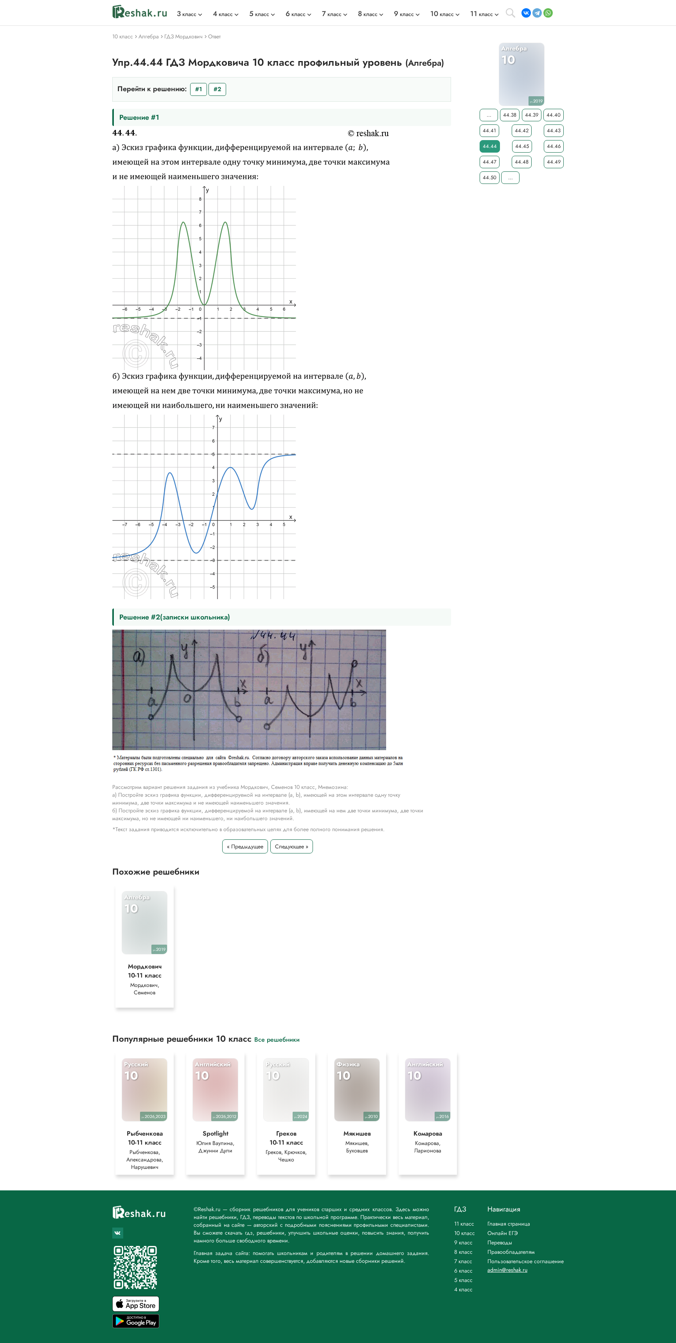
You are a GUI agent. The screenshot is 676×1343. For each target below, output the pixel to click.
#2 (217, 89)
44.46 (554, 146)
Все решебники (277, 1039)
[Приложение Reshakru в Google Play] (135, 1325)
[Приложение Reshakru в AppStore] (135, 1309)
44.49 (554, 162)
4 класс (463, 1289)
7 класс (463, 1261)
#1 (198, 89)
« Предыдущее (245, 846)
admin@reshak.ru (507, 1270)
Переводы (499, 1242)
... (489, 115)
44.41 (489, 130)
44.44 (490, 146)
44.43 (554, 130)
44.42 (522, 130)
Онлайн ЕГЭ (502, 1233)
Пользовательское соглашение (525, 1261)
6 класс (463, 1271)
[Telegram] (537, 13)
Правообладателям (511, 1252)
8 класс (463, 1252)
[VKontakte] (526, 13)
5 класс (463, 1280)
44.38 (509, 115)
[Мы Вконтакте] (117, 1233)
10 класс (464, 1233)
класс (186, 14)
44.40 (554, 115)
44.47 (489, 162)
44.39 (531, 115)
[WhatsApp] (548, 13)
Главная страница (508, 1224)
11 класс (464, 1224)
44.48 (522, 162)
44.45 (522, 146)
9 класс (463, 1242)
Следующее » (291, 846)
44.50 (489, 177)
